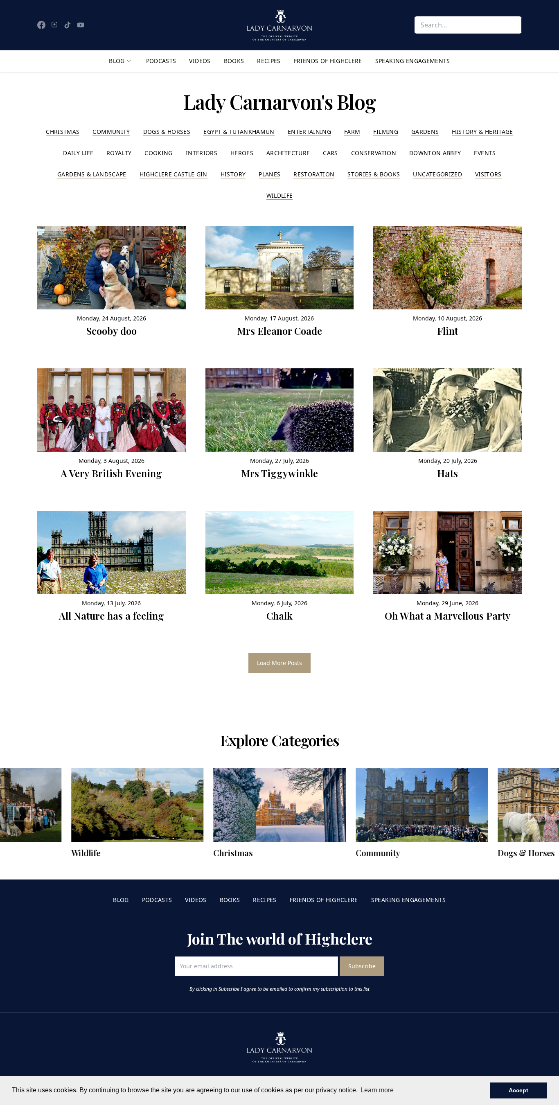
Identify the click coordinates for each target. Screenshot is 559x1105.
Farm (352, 131)
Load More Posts (279, 663)
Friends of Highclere (328, 61)
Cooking (158, 153)
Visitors (488, 174)
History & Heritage (482, 131)
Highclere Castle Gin (173, 174)
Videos (199, 61)
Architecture (288, 153)
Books (234, 61)
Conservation (373, 153)
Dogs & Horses (167, 131)
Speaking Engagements (412, 61)
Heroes (241, 153)
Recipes (268, 61)
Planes (269, 174)
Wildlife (279, 195)
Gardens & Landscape (91, 174)
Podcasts (161, 61)
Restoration (313, 174)
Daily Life (78, 153)
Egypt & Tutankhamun (239, 131)
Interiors (201, 153)
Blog (116, 61)
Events (485, 153)
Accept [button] (518, 1090)
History (233, 174)
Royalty (118, 153)
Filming (385, 131)
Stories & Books (373, 174)
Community (111, 131)
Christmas (62, 131)
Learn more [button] (377, 1090)
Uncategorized (437, 174)
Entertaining (309, 131)
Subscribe (362, 966)
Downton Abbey (435, 153)
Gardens (425, 131)
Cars (330, 153)
